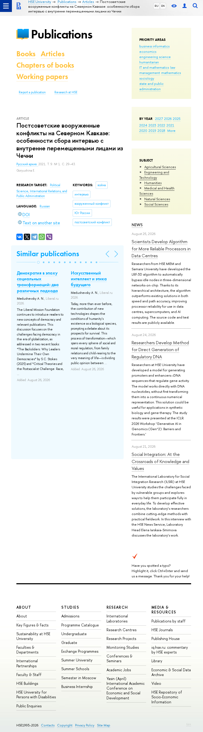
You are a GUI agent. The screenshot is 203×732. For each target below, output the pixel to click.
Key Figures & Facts (32, 625)
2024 (143, 125)
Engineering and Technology (154, 175)
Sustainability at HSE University (33, 636)
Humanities (153, 182)
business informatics (154, 46)
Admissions (70, 615)
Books (25, 53)
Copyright (64, 725)
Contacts (47, 725)
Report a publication (32, 92)
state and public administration (151, 86)
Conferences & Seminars (119, 658)
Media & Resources (163, 610)
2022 (161, 125)
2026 (168, 118)
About (23, 607)
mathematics (171, 72)
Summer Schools (75, 668)
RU (157, 6)
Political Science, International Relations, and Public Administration (41, 190)
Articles (52, 53)
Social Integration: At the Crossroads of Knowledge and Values (160, 461)
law (172, 67)
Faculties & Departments (27, 650)
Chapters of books (45, 65)
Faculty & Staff (28, 674)
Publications (61, 34)
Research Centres (121, 629)
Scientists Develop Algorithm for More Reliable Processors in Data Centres (161, 248)
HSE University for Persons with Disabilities (36, 694)
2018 (161, 130)
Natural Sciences (157, 199)
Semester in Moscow (78, 677)
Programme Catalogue (80, 625)
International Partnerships (27, 663)
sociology (146, 78)
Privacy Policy (84, 725)
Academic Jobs (119, 669)
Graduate (69, 642)
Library (156, 660)
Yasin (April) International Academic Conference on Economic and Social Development (126, 688)
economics (147, 51)
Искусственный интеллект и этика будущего (89, 278)
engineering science (155, 56)
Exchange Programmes (79, 651)
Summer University (77, 660)
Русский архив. (27, 164)
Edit (188, 724)
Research (117, 607)
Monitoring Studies (123, 647)
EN (163, 6)
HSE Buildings (27, 683)
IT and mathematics (154, 67)
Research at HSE (65, 92)
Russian (45, 206)
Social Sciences (156, 204)
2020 (143, 130)
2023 (152, 125)
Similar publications (47, 253)
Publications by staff (168, 621)
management (149, 72)
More (171, 130)
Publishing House (165, 638)
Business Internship (77, 686)
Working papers (42, 76)
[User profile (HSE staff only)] (184, 6)
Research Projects (121, 638)
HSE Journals (162, 629)
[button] (38, 262)
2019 (152, 130)
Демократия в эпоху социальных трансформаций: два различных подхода (38, 281)
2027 (159, 118)
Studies (70, 607)
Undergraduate (74, 633)
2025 (177, 118)
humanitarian (149, 62)
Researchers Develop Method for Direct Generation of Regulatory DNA (160, 349)
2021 (170, 125)
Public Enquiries (28, 705)
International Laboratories (117, 618)
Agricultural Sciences (160, 166)
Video (156, 683)
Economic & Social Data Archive (171, 672)
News (137, 225)
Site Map (103, 725)
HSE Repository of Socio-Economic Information (166, 697)
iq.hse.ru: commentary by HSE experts (169, 650)
